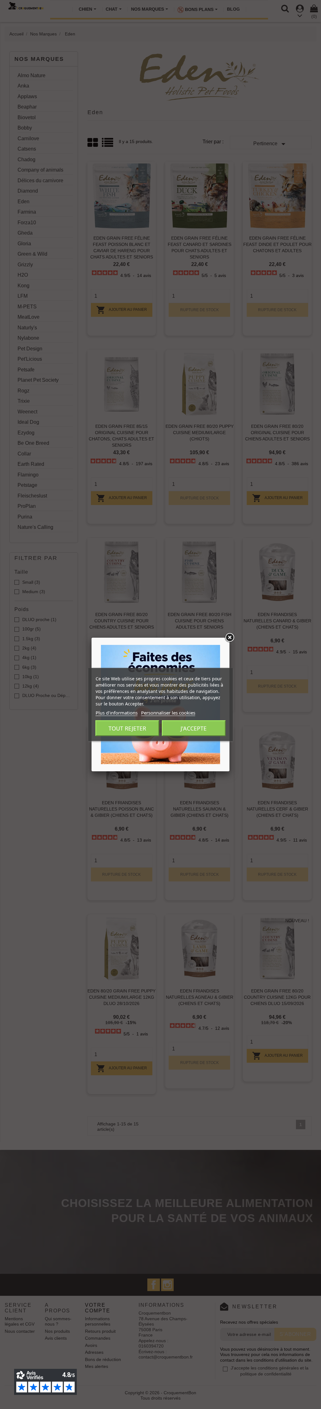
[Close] (229, 637)
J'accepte (194, 728)
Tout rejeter (127, 728)
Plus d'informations (117, 713)
